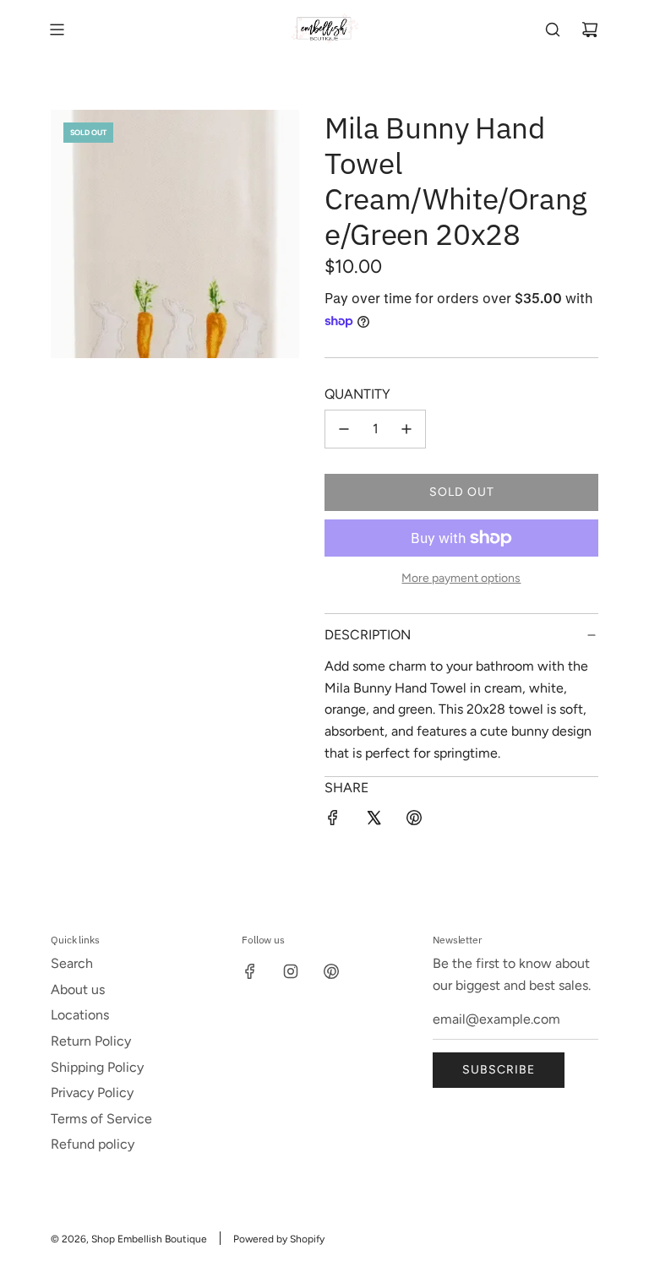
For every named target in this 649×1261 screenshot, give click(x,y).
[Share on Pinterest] (414, 821)
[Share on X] (373, 821)
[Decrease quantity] (344, 429)
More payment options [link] (461, 578)
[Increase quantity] (406, 429)
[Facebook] (250, 971)
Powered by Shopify (278, 1239)
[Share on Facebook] (333, 821)
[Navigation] (56, 29)
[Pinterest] (331, 971)
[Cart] (589, 29)
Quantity (357, 394)
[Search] (552, 29)
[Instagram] (290, 971)
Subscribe (498, 1070)
